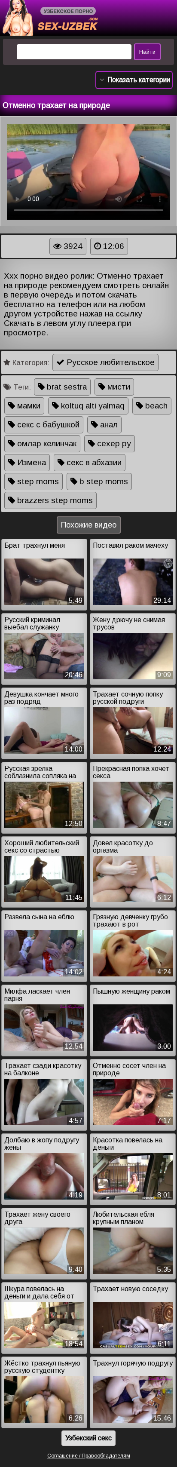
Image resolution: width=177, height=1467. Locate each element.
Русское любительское (109, 362)
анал (108, 424)
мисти (117, 386)
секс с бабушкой (47, 424)
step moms (37, 481)
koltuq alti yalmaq (92, 405)
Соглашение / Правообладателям (88, 1456)
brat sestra (66, 386)
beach (155, 405)
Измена (30, 462)
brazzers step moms (54, 500)
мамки (27, 405)
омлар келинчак (45, 443)
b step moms (102, 481)
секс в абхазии (93, 462)
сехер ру (113, 443)
